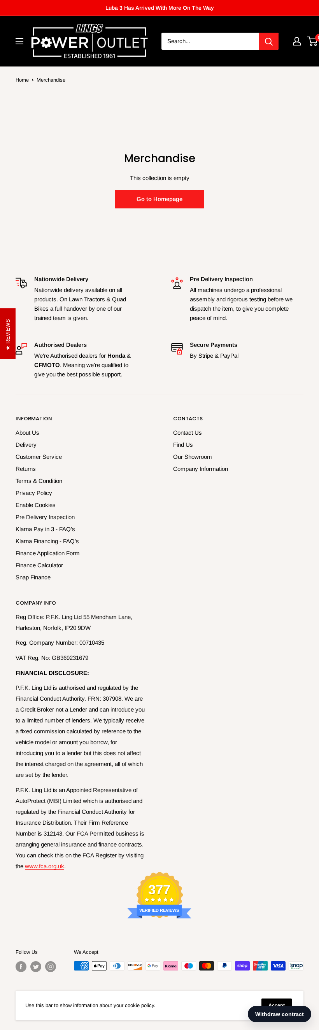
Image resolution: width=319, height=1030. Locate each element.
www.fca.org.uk (44, 866)
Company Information (200, 468)
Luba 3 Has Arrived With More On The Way (159, 8)
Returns (26, 468)
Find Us (183, 444)
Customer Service (39, 456)
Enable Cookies (36, 505)
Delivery (26, 444)
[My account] (297, 41)
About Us (27, 432)
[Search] (269, 41)
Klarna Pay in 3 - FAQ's (45, 529)
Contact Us (187, 432)
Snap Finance (33, 577)
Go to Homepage (159, 199)
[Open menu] (19, 41)
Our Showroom (192, 456)
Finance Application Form (48, 553)
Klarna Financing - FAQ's (47, 541)
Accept (276, 1005)
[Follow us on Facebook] (21, 966)
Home (22, 80)
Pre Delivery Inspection (45, 517)
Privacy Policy (34, 493)
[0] (312, 41)
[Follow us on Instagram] (50, 966)
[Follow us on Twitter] (35, 966)
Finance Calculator (39, 565)
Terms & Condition (39, 480)
